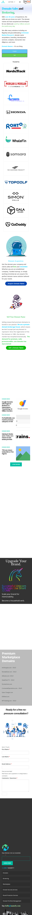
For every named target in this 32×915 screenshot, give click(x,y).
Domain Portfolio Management (12, 901)
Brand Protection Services (10, 895)
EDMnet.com (5, 696)
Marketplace (6, 884)
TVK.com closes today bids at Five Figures (8, 452)
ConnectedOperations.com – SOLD (12, 688)
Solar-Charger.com (7, 692)
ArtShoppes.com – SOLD (9, 668)
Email (4, 855)
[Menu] (20, 2)
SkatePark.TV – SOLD (8, 680)
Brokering (6, 878)
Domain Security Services (10, 890)
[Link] (3, 2)
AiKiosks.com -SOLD (7, 676)
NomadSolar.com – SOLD (9, 672)
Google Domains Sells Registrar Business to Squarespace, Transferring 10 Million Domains (7, 406)
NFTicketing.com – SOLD (9, 701)
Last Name (6, 757)
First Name (6, 749)
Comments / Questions (9, 778)
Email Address (7, 764)
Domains (5, 873)
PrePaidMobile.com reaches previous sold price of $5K (8, 420)
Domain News (6, 399)
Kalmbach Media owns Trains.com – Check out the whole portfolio (8, 436)
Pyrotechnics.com (7, 684)
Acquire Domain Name (16, 283)
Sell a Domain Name (16, 348)
